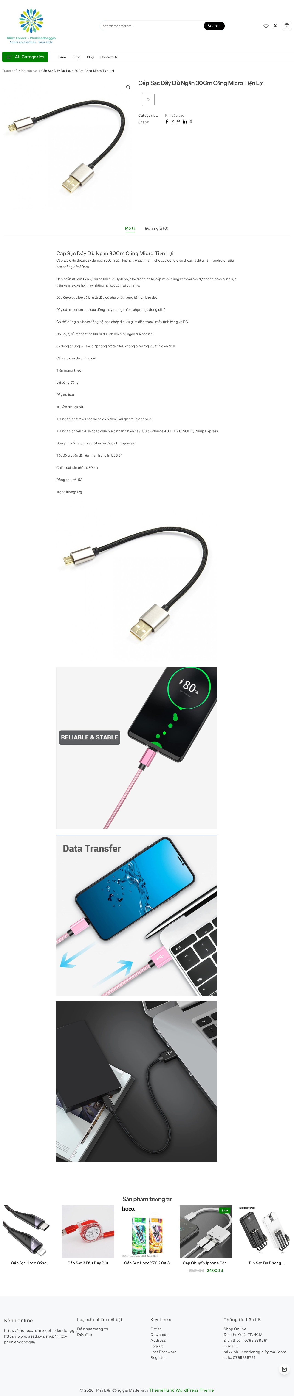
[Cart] (287, 26)
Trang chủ (9, 70)
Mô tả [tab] (130, 228)
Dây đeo (84, 1334)
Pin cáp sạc (29, 70)
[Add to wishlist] (148, 99)
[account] (275, 26)
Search (214, 25)
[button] (128, 87)
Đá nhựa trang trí (92, 1329)
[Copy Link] (191, 122)
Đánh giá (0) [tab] (157, 228)
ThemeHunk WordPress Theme (181, 1390)
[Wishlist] (266, 26)
